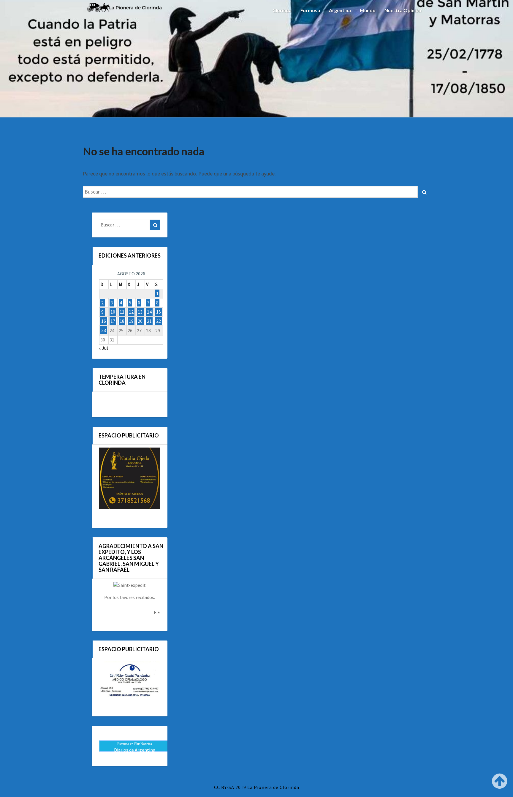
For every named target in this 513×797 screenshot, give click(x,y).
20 (140, 321)
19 (131, 321)
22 (158, 321)
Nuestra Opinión (402, 10)
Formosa (310, 10)
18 (122, 321)
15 (158, 312)
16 (103, 321)
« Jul (103, 348)
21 (149, 321)
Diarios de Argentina (134, 750)
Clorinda (282, 10)
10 (112, 312)
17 (112, 321)
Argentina (340, 10)
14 (149, 312)
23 (103, 330)
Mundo (368, 10)
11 (122, 312)
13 (140, 312)
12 (131, 312)
